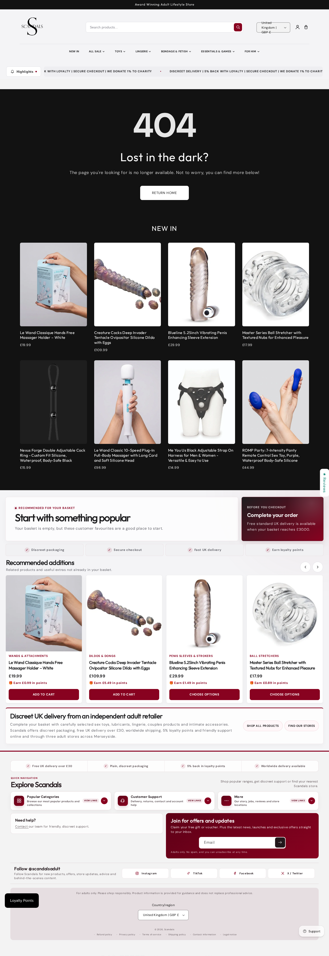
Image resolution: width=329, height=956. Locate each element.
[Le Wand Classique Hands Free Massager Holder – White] (44, 613)
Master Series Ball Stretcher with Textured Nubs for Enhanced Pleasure (282, 665)
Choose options (204, 694)
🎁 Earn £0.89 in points (269, 683)
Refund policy (104, 934)
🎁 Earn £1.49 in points (188, 683)
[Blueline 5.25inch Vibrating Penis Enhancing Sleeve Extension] (204, 613)
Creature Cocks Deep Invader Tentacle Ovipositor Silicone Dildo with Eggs (122, 665)
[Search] (238, 27)
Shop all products (263, 726)
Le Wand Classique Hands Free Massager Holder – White (35, 665)
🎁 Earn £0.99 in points (28, 683)
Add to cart (44, 694)
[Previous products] (305, 567)
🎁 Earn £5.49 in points (108, 683)
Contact (22, 826)
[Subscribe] (280, 842)
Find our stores (301, 726)
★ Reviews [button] (324, 483)
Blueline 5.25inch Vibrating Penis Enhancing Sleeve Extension (197, 665)
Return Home (164, 193)
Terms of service (151, 934)
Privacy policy (127, 934)
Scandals (169, 929)
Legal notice (230, 934)
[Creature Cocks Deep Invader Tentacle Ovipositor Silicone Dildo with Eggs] (124, 613)
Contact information (204, 934)
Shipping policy (177, 934)
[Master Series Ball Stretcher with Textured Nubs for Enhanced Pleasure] (285, 613)
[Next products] (317, 567)
